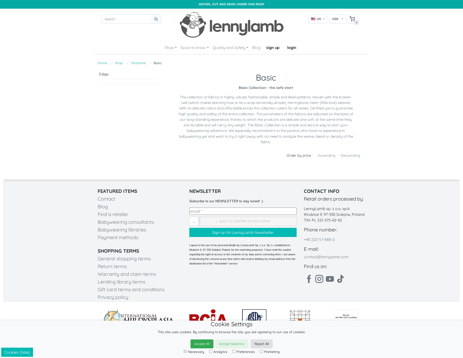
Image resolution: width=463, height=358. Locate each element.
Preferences (246, 352)
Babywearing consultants (126, 222)
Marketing (272, 352)
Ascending (326, 155)
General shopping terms (124, 259)
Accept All (202, 344)
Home (102, 63)
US (319, 19)
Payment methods (118, 237)
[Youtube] (330, 279)
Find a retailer (113, 214)
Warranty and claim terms (127, 274)
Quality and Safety (229, 47)
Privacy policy (113, 297)
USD (335, 19)
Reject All (261, 344)
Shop (169, 47)
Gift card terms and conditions (131, 289)
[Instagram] (319, 279)
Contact (106, 199)
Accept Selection (232, 344)
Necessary (196, 352)
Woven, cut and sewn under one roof (231, 4)
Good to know (193, 47)
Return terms (112, 266)
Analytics (220, 352)
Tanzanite (138, 63)
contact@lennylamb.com (326, 256)
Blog (256, 47)
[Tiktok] (340, 279)
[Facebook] (308, 279)
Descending (350, 155)
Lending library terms (121, 282)
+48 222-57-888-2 (319, 239)
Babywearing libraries (122, 230)
